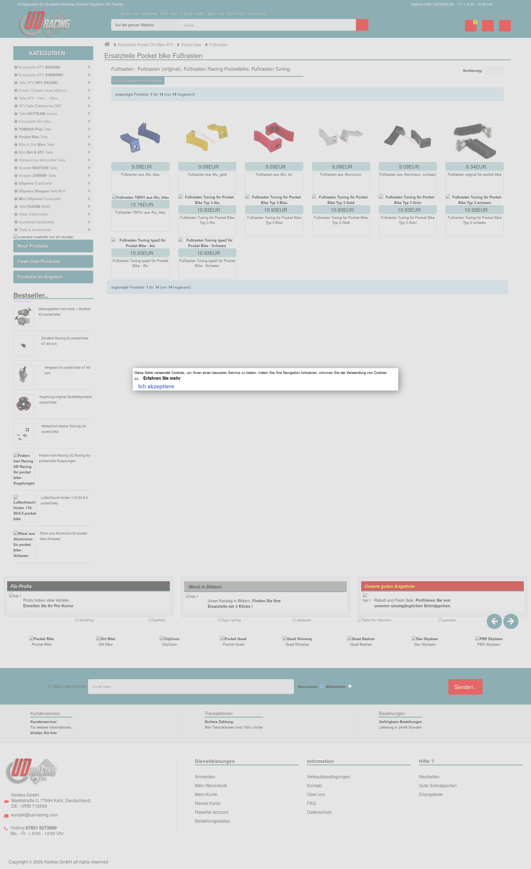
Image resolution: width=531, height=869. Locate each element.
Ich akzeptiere (156, 386)
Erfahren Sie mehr (162, 378)
